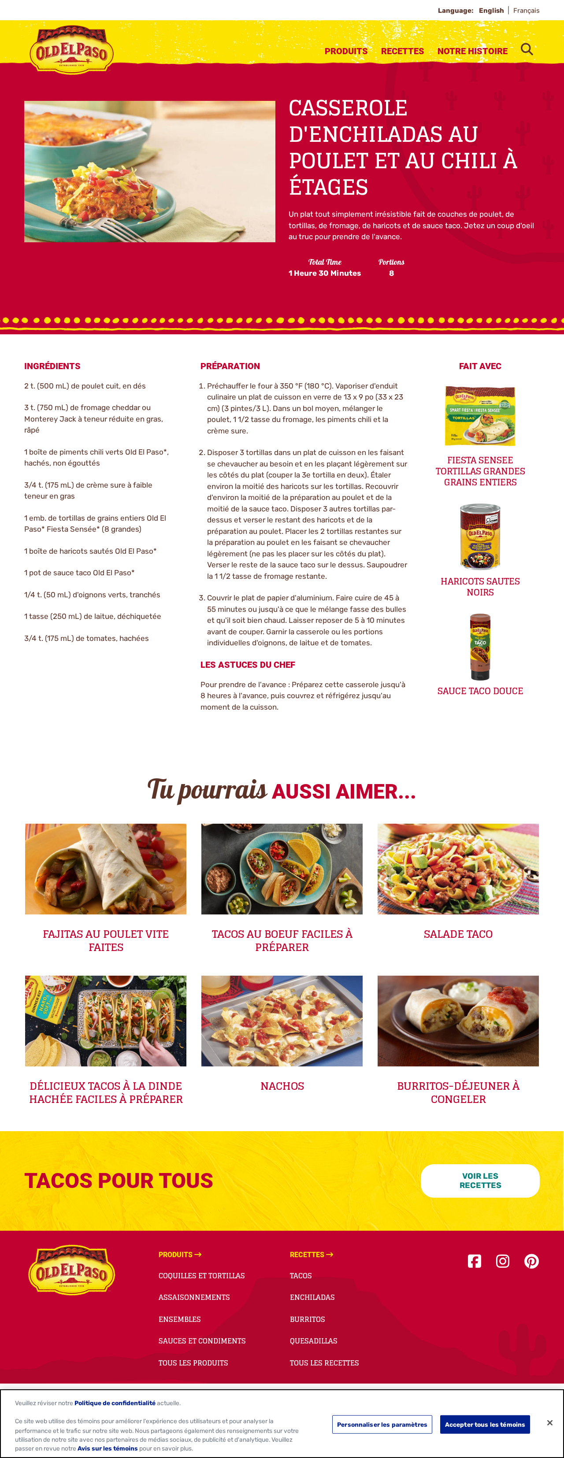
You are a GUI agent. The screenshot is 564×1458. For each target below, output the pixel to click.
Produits (346, 51)
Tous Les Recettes (324, 1363)
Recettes (402, 51)
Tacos (301, 1275)
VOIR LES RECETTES (480, 1180)
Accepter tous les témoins (485, 1424)
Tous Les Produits (193, 1363)
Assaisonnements (194, 1297)
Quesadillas (314, 1341)
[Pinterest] (531, 1262)
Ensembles (180, 1319)
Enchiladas (312, 1297)
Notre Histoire (473, 51)
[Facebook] (474, 1262)
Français (526, 11)
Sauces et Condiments (202, 1341)
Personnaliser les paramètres (382, 1424)
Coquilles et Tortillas (202, 1275)
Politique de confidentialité (115, 1402)
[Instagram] (502, 1262)
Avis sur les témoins (108, 1448)
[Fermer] (550, 1422)
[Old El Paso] (71, 1271)
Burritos (307, 1319)
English (492, 11)
